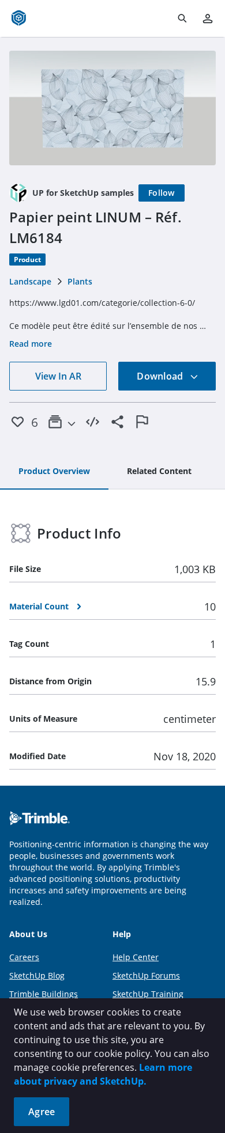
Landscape (30, 281)
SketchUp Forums (146, 975)
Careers (24, 957)
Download (161, 376)
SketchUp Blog (37, 975)
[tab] (54, 472)
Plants (80, 281)
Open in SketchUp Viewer (112, 107)
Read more (30, 343)
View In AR (58, 376)
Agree (41, 1111)
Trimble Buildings (43, 993)
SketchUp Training (147, 993)
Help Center (135, 957)
